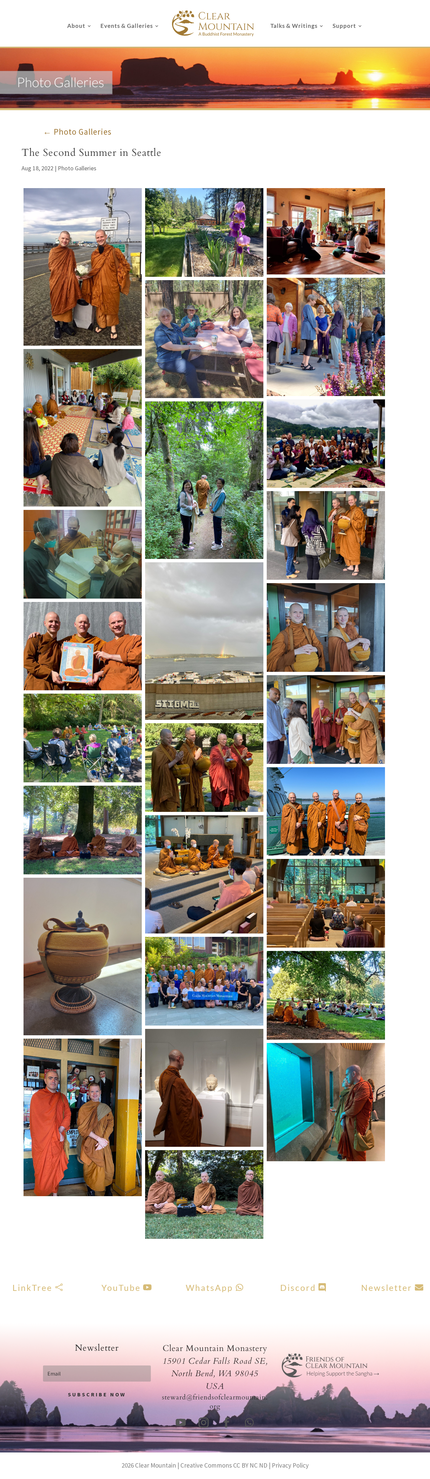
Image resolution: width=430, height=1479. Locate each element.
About (76, 26)
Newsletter (386, 1287)
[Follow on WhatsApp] (249, 1422)
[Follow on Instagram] (204, 1422)
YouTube (121, 1287)
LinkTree (32, 1287)
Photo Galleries (77, 168)
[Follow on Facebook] (226, 1422)
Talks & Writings (293, 26)
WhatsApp (209, 1287)
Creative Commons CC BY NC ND (223, 1465)
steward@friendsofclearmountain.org (215, 1402)
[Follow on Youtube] (181, 1422)
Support (344, 26)
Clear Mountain (155, 1465)
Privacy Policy (290, 1465)
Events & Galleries (126, 26)
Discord (298, 1287)
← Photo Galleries (77, 131)
